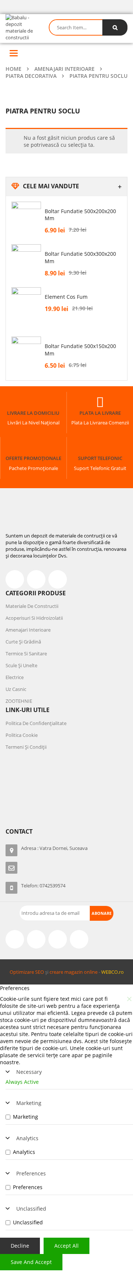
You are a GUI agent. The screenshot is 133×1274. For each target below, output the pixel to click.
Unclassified (31, 1208)
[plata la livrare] (100, 402)
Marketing (28, 1102)
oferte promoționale (33, 458)
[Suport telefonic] (100, 447)
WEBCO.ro (112, 972)
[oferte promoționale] (33, 447)
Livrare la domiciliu (33, 413)
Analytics (27, 1138)
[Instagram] (36, 939)
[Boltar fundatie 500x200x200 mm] (26, 216)
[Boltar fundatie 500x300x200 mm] (26, 259)
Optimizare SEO (27, 972)
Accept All (66, 1245)
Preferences (31, 1173)
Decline (20, 1245)
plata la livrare (100, 413)
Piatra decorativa (31, 75)
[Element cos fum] (26, 307)
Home (13, 68)
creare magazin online (74, 972)
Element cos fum (66, 296)
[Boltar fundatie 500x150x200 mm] (26, 351)
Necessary (29, 1071)
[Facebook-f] (15, 579)
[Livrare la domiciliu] (33, 402)
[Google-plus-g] (57, 939)
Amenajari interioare (64, 68)
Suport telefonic (100, 458)
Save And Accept (31, 1261)
